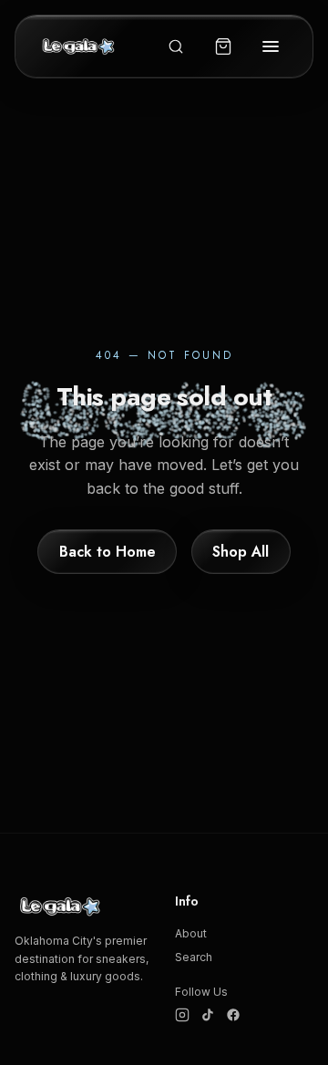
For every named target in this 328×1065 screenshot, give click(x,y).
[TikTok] (207, 1015)
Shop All (240, 551)
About (191, 933)
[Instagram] (182, 1015)
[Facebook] (233, 1015)
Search (193, 957)
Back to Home (107, 551)
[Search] (176, 46)
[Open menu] (271, 46)
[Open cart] (223, 46)
